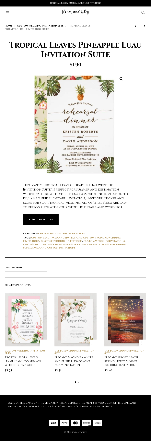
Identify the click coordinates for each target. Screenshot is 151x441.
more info (104, 406)
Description (13, 267)
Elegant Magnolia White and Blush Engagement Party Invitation (73, 361)
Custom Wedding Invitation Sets (40, 25)
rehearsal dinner (113, 244)
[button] (8, 12)
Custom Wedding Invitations (61, 241)
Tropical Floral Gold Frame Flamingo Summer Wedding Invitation (23, 361)
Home (8, 25)
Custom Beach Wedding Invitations (56, 237)
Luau (82, 244)
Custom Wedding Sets (38, 244)
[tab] (26, 267)
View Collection (41, 219)
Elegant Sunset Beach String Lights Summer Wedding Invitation (121, 361)
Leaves (73, 244)
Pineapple (93, 244)
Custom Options (43, 343)
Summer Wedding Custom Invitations (49, 247)
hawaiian (61, 244)
